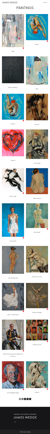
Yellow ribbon (37, 198)
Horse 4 (37, 124)
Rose (13, 51)
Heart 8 (13, 160)
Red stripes (37, 232)
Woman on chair (37, 277)
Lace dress (13, 241)
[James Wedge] (9, 2)
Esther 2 (13, 124)
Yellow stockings (37, 312)
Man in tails (13, 196)
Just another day (13, 278)
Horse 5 (37, 392)
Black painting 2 (13, 87)
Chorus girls (37, 163)
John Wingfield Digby (13, 393)
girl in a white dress (13, 314)
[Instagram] (15, 422)
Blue (37, 89)
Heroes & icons (37, 344)
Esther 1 (37, 44)
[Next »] (30, 399)
